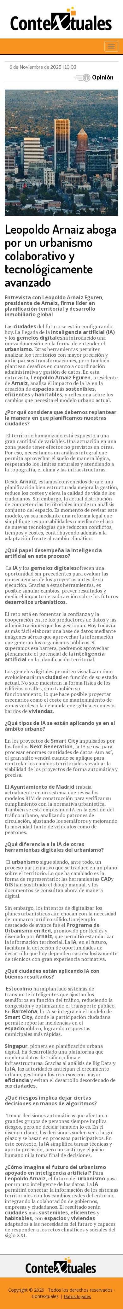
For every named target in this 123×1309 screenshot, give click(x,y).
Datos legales (77, 1296)
